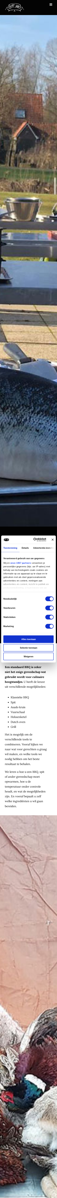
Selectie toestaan (28, 648)
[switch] (49, 607)
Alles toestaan (28, 639)
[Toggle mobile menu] (51, 4)
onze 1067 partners (20, 563)
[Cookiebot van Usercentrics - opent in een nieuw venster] (34, 540)
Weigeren (28, 656)
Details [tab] (25, 547)
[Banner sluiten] (53, 540)
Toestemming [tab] (10, 547)
